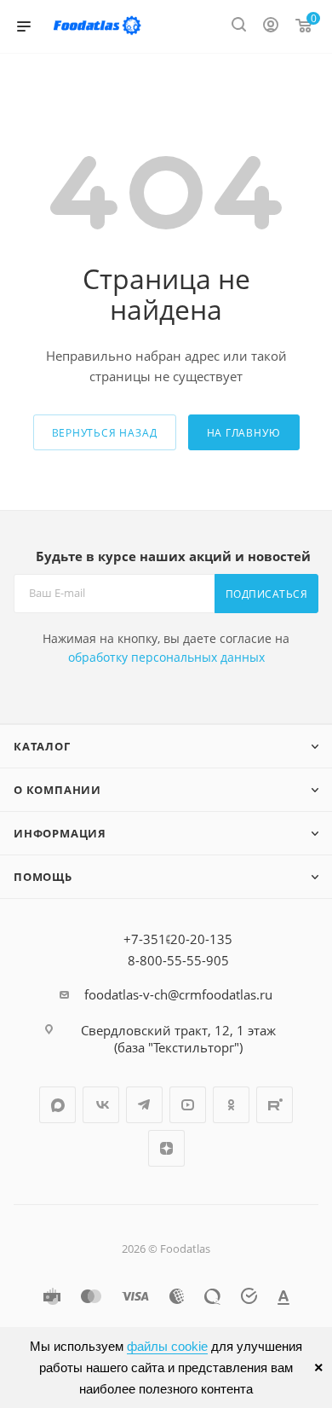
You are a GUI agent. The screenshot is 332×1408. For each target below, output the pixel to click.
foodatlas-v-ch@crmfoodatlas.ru (178, 994)
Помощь (43, 876)
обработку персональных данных (166, 657)
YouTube (187, 1104)
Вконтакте (101, 1104)
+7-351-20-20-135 (177, 938)
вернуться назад (104, 433)
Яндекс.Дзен (166, 1148)
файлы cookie (167, 1346)
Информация (60, 833)
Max (57, 1104)
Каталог (42, 746)
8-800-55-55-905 (178, 960)
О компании (57, 789)
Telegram (144, 1104)
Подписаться (267, 594)
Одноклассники (231, 1104)
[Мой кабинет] (270, 26)
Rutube (274, 1104)
